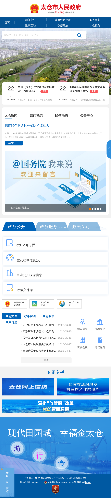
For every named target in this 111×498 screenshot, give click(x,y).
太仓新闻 (11, 115)
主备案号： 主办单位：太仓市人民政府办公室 (55, 478)
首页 (7, 22)
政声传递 (11, 322)
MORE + (11, 143)
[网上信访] (7, 482)
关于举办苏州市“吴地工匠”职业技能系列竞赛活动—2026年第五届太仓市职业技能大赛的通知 (40, 337)
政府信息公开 (63, 19)
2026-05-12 (65, 337)
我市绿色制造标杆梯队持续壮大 (27, 125)
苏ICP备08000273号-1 (45, 478)
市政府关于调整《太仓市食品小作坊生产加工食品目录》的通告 (40, 331)
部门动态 (36, 115)
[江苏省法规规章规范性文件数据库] (83, 395)
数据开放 (63, 25)
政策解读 (30, 316)
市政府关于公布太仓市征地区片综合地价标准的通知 (40, 350)
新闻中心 (30, 19)
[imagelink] (55, 8)
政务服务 (95, 19)
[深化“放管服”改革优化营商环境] (55, 412)
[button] (81, 35)
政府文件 (11, 316)
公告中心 (86, 115)
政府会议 (48, 316)
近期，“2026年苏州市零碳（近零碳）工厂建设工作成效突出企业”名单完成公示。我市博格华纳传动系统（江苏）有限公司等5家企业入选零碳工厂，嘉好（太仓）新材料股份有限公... (53, 135)
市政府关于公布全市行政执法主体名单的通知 (40, 325)
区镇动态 (61, 115)
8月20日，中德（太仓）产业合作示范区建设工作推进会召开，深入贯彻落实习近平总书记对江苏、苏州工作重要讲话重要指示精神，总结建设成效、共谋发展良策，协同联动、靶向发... (37, 100)
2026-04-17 (65, 344)
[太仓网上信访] (28, 395)
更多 (46, 360)
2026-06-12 (65, 325)
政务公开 (16, 226)
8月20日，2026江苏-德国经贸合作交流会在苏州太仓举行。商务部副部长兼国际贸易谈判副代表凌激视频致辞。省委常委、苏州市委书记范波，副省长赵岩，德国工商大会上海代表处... (88, 100)
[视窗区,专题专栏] (55, 386)
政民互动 (30, 25)
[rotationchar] (55, 47)
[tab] (17, 115)
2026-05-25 (65, 331)
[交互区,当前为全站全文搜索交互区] (44, 35)
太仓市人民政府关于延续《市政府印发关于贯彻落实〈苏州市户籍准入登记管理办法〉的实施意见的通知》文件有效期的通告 (40, 344)
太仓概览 (95, 25)
